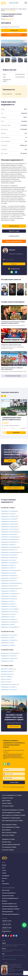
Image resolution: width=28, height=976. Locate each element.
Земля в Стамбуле (6, 803)
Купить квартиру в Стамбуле (9, 824)
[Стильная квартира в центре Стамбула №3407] (7, 60)
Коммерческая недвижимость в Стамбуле (13, 810)
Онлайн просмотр (14, 236)
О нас (3, 867)
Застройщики (5, 875)
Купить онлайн (5, 890)
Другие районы (10, 19)
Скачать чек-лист (14, 726)
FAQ (3, 881)
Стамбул (20, 9)
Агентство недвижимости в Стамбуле (12, 795)
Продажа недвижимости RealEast (10, 909)
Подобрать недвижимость (14, 488)
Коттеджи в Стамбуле (7, 806)
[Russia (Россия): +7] (4, 259)
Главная (3, 9)
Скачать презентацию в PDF (14, 34)
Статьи (4, 870)
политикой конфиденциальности (17, 786)
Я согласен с (14, 786)
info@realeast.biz (6, 931)
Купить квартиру (6, 830)
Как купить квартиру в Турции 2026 (11, 844)
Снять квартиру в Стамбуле (9, 847)
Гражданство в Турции (8, 895)
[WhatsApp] (24, 925)
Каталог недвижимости (11, 9)
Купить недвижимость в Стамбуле (11, 827)
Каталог (4, 865)
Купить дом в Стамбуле (8, 835)
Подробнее (16, 432)
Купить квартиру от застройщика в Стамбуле (13, 815)
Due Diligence (5, 883)
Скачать (10, 460)
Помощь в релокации (7, 911)
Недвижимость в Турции (8, 839)
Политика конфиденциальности (10, 898)
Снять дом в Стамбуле (8, 849)
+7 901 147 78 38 (6, 924)
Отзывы (4, 873)
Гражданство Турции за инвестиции (11, 344)
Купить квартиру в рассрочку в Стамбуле (12, 820)
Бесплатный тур (14, 226)
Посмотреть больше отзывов (13, 375)
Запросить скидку (14, 231)
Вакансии (4, 901)
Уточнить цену (14, 30)
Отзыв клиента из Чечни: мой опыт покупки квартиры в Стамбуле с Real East (13, 322)
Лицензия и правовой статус (9, 903)
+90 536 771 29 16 (13, 3)
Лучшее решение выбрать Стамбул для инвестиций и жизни (12, 368)
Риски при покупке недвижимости (10, 914)
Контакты (4, 878)
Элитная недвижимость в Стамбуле (11, 812)
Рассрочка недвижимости (9, 893)
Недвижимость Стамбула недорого (11, 818)
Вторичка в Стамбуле (7, 798)
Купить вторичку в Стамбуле (9, 832)
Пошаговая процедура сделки (9, 906)
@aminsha (13, 959)
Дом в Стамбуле (6, 800)
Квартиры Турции (6, 842)
